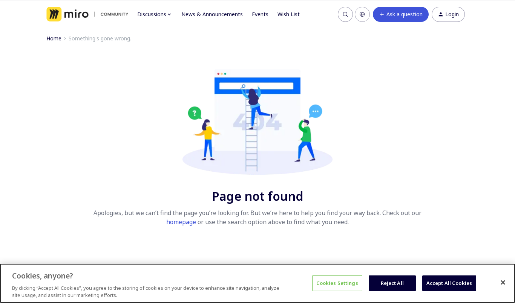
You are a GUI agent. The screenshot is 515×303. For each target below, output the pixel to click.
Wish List (288, 14)
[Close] (503, 282)
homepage (181, 222)
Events (260, 14)
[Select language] (362, 14)
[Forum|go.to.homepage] (87, 14)
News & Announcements (212, 14)
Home (53, 38)
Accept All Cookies (449, 283)
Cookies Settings (337, 283)
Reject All (392, 283)
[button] (401, 14)
